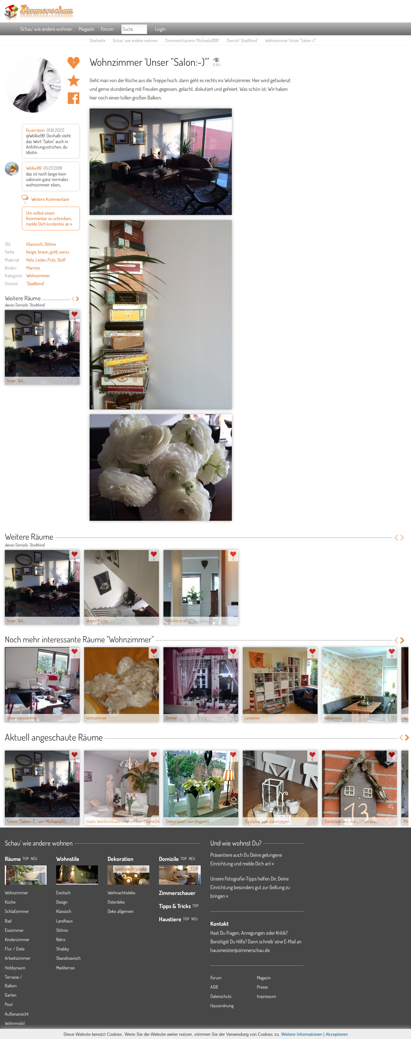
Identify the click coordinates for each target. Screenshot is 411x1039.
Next (77, 299)
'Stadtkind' (35, 283)
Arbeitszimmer (18, 958)
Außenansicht (17, 1014)
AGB (214, 987)
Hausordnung (221, 1005)
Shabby (62, 948)
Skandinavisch (68, 958)
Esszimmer (14, 930)
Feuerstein (35, 130)
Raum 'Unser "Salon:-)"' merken (73, 80)
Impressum (266, 996)
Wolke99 (33, 168)
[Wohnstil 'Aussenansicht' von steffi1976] (77, 870)
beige (31, 251)
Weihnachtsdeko (122, 892)
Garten (10, 995)
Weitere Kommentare (47, 199)
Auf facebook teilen (73, 98)
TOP (25, 858)
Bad (8, 920)
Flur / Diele (14, 948)
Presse (262, 987)
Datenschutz (221, 996)
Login (160, 29)
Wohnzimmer (38, 275)
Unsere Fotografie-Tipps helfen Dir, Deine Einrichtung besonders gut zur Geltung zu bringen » (250, 887)
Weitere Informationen (301, 1034)
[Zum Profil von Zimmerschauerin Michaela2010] (33, 84)
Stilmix (50, 244)
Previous (72, 299)
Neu (192, 858)
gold (53, 251)
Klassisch (34, 244)
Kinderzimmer (17, 939)
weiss (64, 251)
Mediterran (65, 967)
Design (61, 902)
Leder (41, 259)
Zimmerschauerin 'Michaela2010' (192, 40)
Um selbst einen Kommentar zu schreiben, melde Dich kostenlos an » (49, 218)
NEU (34, 858)
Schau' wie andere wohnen (46, 29)
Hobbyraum (15, 967)
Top (183, 858)
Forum (107, 29)
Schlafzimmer (17, 911)
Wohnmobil (15, 1023)
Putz (52, 259)
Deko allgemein (121, 911)
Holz (30, 259)
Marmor (33, 267)
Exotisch (63, 892)
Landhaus (64, 920)
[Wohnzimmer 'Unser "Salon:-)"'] (161, 161)
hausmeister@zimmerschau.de (240, 950)
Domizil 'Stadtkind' (242, 40)
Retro (61, 939)
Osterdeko (116, 902)
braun (43, 251)
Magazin (86, 29)
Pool (9, 1004)
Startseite (97, 40)
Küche (10, 902)
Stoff (61, 259)
